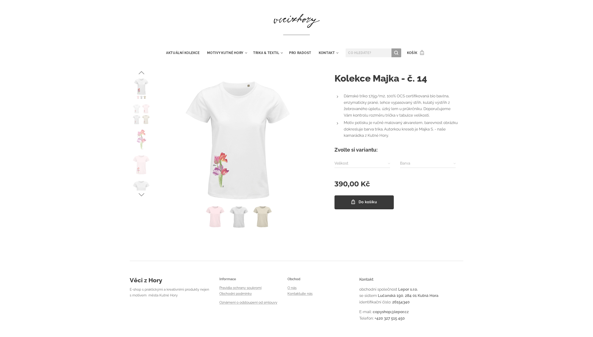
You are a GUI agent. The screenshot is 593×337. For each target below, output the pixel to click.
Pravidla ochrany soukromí (240, 288)
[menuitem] (184, 53)
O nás (291, 288)
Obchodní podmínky (235, 294)
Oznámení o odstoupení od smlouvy (248, 302)
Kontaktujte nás (299, 294)
